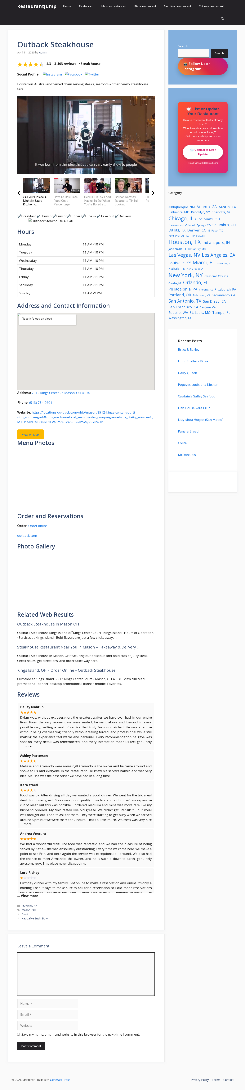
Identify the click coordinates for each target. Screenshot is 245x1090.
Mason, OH (29, 910)
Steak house (29, 906)
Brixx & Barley (188, 349)
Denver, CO (197, 230)
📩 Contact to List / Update (203, 152)
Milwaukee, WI (223, 263)
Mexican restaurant (114, 6)
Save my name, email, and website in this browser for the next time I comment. (80, 1034)
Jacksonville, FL (177, 249)
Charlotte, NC (221, 212)
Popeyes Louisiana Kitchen (198, 384)
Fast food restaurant (177, 6)
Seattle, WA (178, 312)
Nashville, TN (176, 268)
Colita (182, 443)
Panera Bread (188, 431)
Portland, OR (179, 294)
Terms (216, 1080)
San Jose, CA (208, 307)
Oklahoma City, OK (216, 276)
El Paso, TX (215, 230)
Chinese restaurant (211, 6)
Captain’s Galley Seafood (197, 396)
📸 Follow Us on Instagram (197, 66)
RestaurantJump (36, 6)
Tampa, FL (221, 312)
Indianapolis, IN (216, 242)
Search (183, 46)
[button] (222, 18)
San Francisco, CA (183, 307)
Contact (228, 1080)
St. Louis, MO (200, 312)
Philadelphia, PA (182, 289)
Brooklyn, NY (200, 212)
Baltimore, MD (178, 212)
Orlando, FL (195, 282)
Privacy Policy (200, 1080)
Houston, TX (184, 242)
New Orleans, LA (195, 269)
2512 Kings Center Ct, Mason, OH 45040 (61, 393)
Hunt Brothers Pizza (193, 361)
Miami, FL (204, 262)
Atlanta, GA (207, 206)
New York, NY (185, 275)
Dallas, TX (176, 230)
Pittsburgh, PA (225, 289)
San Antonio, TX (184, 301)
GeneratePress (60, 1080)
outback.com (27, 535)
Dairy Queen (187, 373)
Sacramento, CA (223, 295)
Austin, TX (227, 206)
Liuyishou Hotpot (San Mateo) (200, 419)
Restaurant (86, 6)
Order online (37, 526)
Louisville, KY (179, 262)
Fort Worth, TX (178, 235)
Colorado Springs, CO (198, 225)
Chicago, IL (181, 218)
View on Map (30, 434)
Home (67, 6)
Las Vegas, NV (184, 254)
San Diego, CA (214, 301)
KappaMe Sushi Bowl (35, 918)
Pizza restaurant (145, 6)
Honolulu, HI (198, 235)
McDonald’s (187, 454)
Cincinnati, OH (207, 219)
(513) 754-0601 (40, 402)
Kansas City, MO (197, 249)
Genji (25, 914)
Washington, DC (180, 318)
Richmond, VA (201, 295)
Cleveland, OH (176, 225)
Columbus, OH (224, 224)
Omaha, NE (174, 283)
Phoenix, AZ (206, 289)
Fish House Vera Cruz (194, 408)
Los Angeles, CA (218, 255)
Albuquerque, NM (181, 207)
